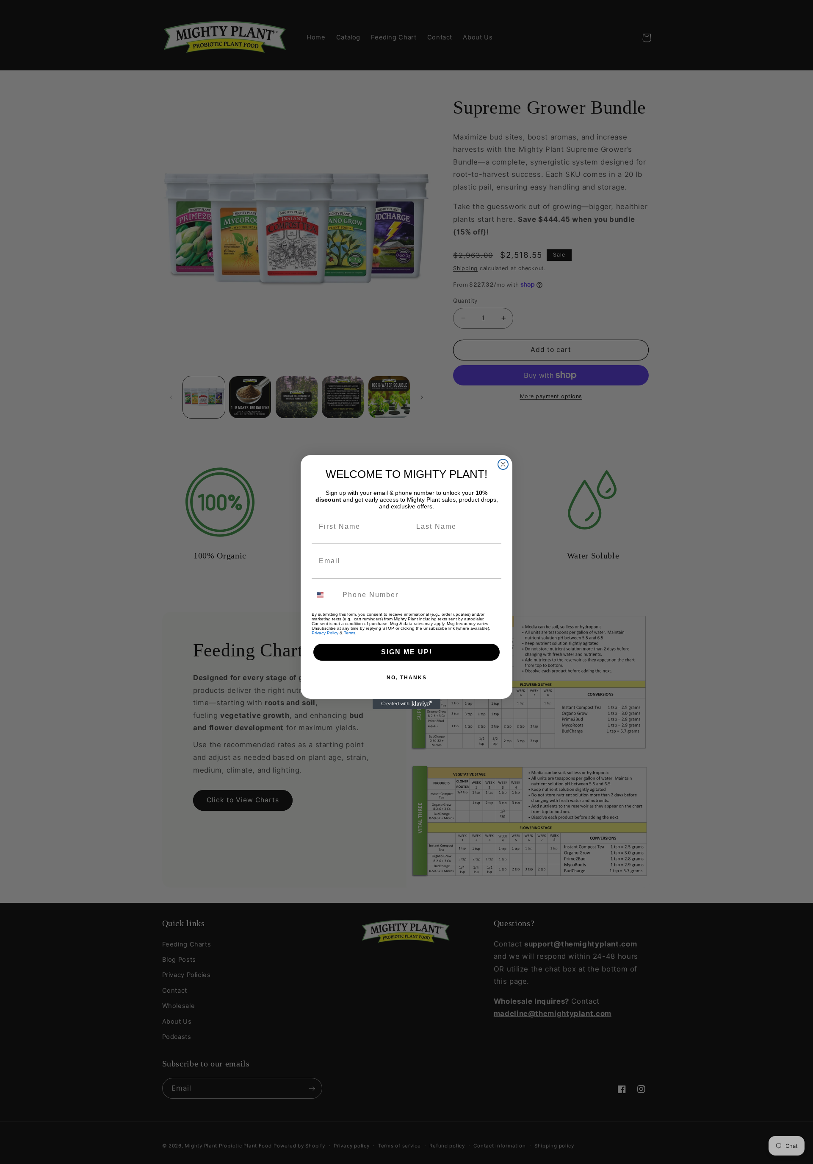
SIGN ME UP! (406, 652)
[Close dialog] (503, 464)
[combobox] (325, 595)
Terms (349, 633)
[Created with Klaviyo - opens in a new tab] (406, 704)
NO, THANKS (407, 678)
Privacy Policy (325, 633)
